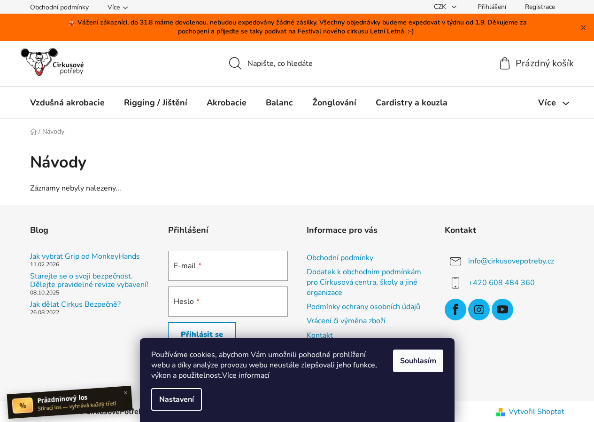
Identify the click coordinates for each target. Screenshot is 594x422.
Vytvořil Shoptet (536, 411)
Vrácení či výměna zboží (346, 321)
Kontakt (320, 335)
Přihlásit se (202, 334)
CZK (441, 6)
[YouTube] (502, 309)
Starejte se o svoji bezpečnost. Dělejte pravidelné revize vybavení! (89, 280)
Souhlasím (418, 361)
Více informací (246, 375)
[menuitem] (67, 103)
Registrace (540, 6)
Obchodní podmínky (59, 7)
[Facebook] (455, 309)
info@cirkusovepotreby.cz (511, 261)
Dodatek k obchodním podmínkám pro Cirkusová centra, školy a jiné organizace (364, 282)
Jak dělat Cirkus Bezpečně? (75, 305)
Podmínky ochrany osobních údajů (363, 307)
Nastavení (176, 399)
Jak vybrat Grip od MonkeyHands (85, 257)
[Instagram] (479, 309)
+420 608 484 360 (501, 283)
